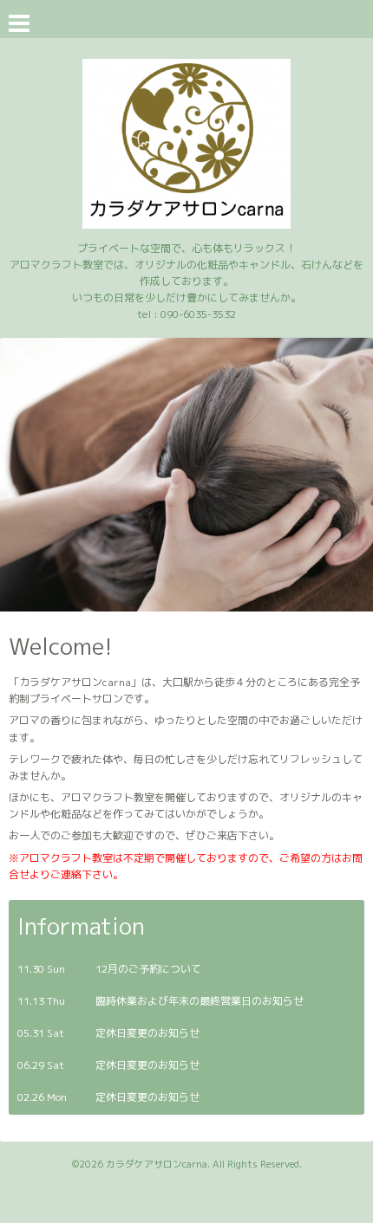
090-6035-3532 (198, 314)
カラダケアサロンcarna (156, 1164)
